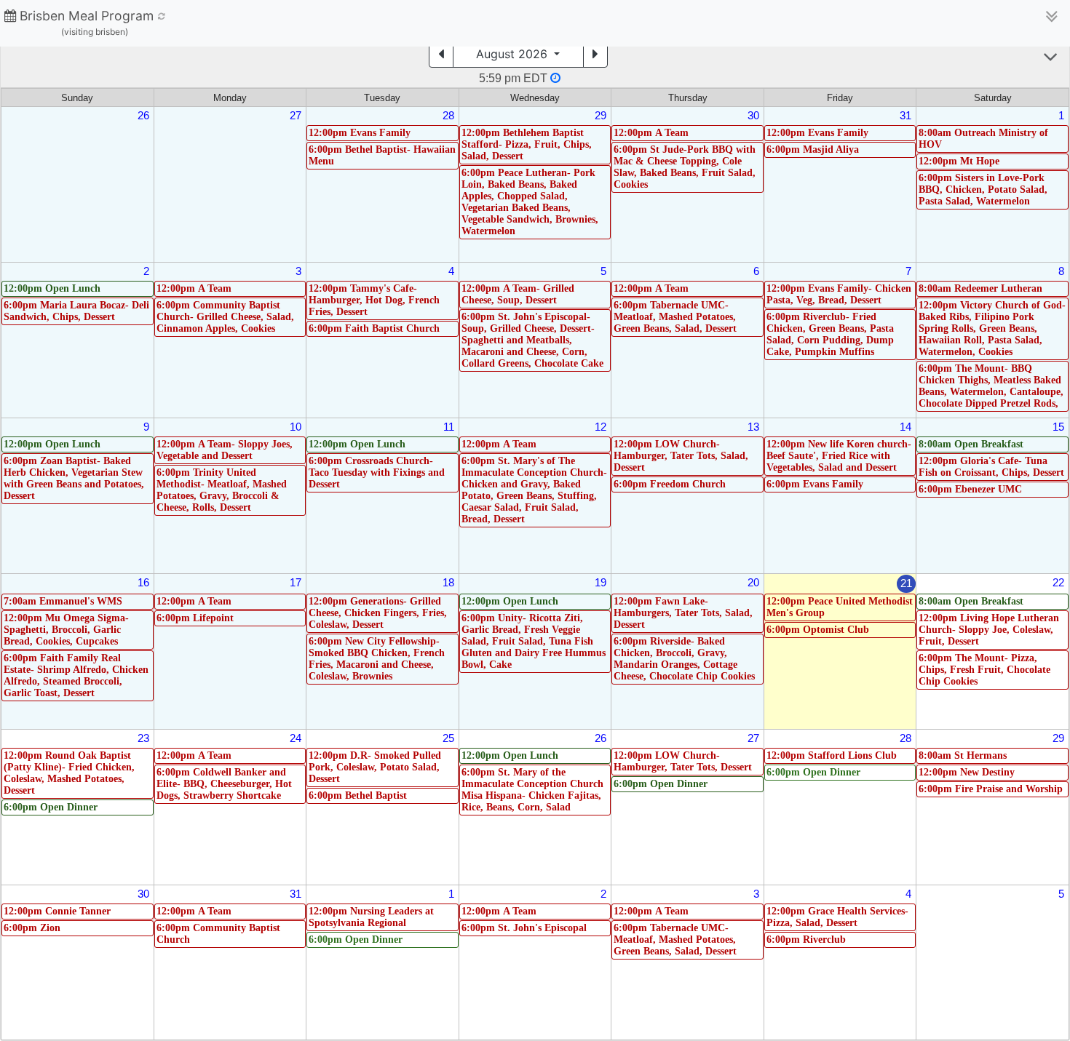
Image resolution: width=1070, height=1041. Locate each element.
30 (753, 115)
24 (295, 738)
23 (143, 738)
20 (753, 582)
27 (295, 115)
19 (600, 582)
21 (906, 583)
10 (295, 426)
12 (600, 426)
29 (600, 115)
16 (143, 582)
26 (143, 115)
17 (295, 582)
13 (753, 426)
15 (1058, 426)
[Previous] (441, 54)
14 (905, 426)
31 (905, 115)
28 (448, 115)
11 (448, 426)
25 (448, 738)
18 (448, 582)
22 (1058, 582)
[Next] (595, 54)
